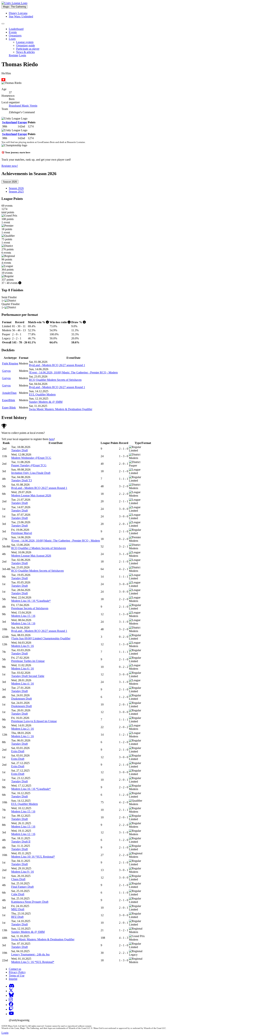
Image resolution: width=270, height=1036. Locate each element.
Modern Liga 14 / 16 (23, 623)
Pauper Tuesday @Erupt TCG (28, 465)
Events (13, 32)
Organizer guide (25, 45)
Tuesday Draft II (20, 841)
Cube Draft (17, 894)
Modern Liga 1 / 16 (22, 736)
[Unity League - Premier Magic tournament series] (14, 3)
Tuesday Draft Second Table (27, 676)
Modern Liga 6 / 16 (22, 668)
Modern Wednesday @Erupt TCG (31, 457)
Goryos (6, 370)
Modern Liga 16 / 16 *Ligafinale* (31, 600)
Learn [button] (12, 38)
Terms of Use (16, 975)
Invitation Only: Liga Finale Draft (30, 472)
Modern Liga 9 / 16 (22, 645)
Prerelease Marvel (21, 533)
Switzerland (9, 122)
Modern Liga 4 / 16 (22, 683)
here (51, 439)
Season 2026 (10, 181)
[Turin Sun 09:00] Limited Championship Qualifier (40, 638)
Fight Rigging (10, 363)
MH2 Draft (17, 909)
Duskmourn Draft (21, 698)
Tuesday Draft (19, 450)
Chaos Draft (18, 879)
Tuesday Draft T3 (21, 480)
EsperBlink (8, 400)
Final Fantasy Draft (22, 886)
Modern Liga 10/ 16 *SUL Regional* (33, 856)
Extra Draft (17, 751)
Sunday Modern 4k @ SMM (45, 401)
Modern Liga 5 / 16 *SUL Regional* (32, 962)
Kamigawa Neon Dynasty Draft (29, 901)
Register (13, 55)
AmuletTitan (9, 392)
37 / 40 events (9, 282)
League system (24, 42)
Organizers (15, 35)
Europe (22, 122)
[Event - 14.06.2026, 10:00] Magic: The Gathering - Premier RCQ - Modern (73, 372)
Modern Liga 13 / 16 (23, 826)
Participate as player (27, 48)
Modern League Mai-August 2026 (31, 495)
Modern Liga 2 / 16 (22, 728)
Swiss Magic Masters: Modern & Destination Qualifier (60, 409)
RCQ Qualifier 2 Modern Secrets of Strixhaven (38, 548)
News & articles (25, 52)
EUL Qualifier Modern (42, 394)
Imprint (13, 978)
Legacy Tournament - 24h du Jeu (30, 954)
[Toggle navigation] (2, 23)
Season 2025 (16, 191)
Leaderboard (16, 28)
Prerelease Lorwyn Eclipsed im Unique (34, 721)
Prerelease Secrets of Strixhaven (29, 608)
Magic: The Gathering (14, 6)
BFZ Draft (17, 916)
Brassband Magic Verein (23, 105)
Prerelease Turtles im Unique (28, 661)
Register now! (9, 165)
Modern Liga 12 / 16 (23, 834)
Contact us (15, 968)
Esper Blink (9, 407)
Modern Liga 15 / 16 (23, 615)
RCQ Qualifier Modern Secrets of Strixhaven (55, 379)
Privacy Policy (17, 972)
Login (22, 55)
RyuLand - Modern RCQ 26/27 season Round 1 (57, 365)
